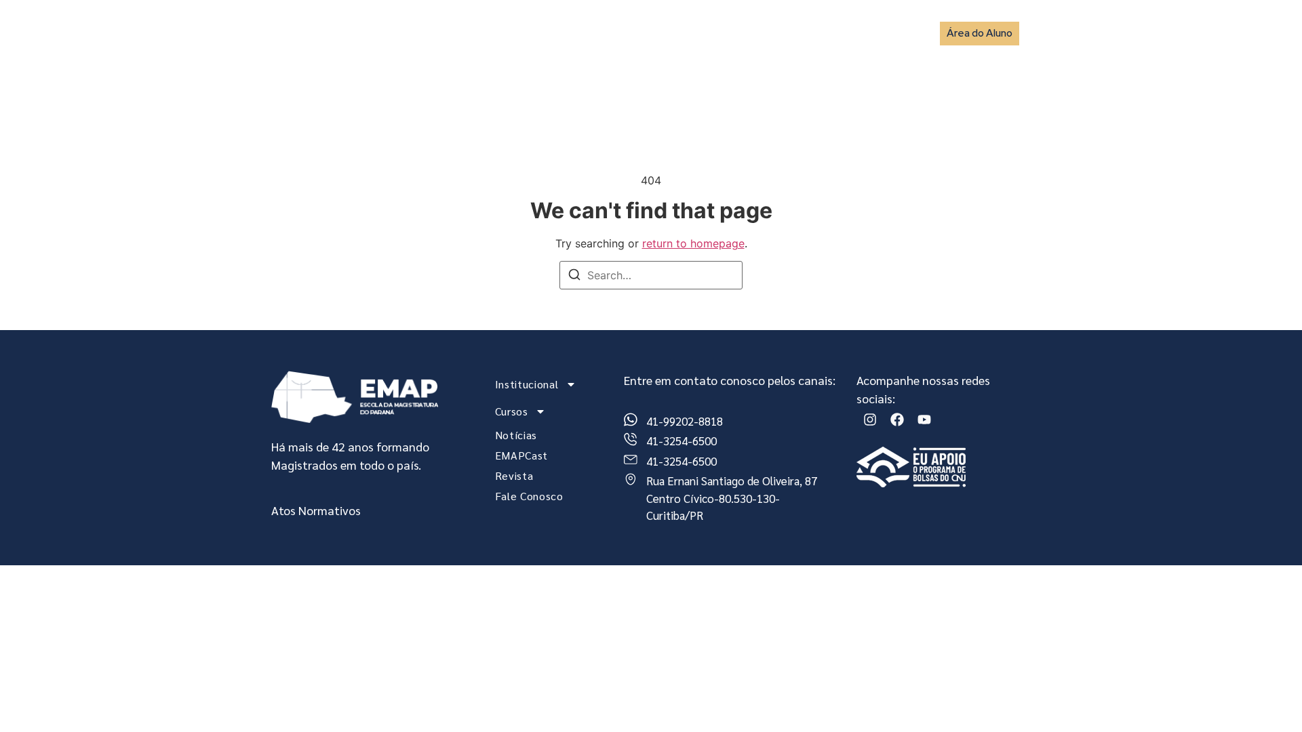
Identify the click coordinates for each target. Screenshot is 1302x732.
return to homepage (693, 243)
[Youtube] (924, 419)
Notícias (678, 33)
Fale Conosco (878, 33)
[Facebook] (897, 419)
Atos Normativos (316, 510)
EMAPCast (744, 33)
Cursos (605, 33)
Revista (807, 33)
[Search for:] (651, 275)
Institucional (520, 33)
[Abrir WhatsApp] (1268, 697)
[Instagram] (870, 419)
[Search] (574, 276)
